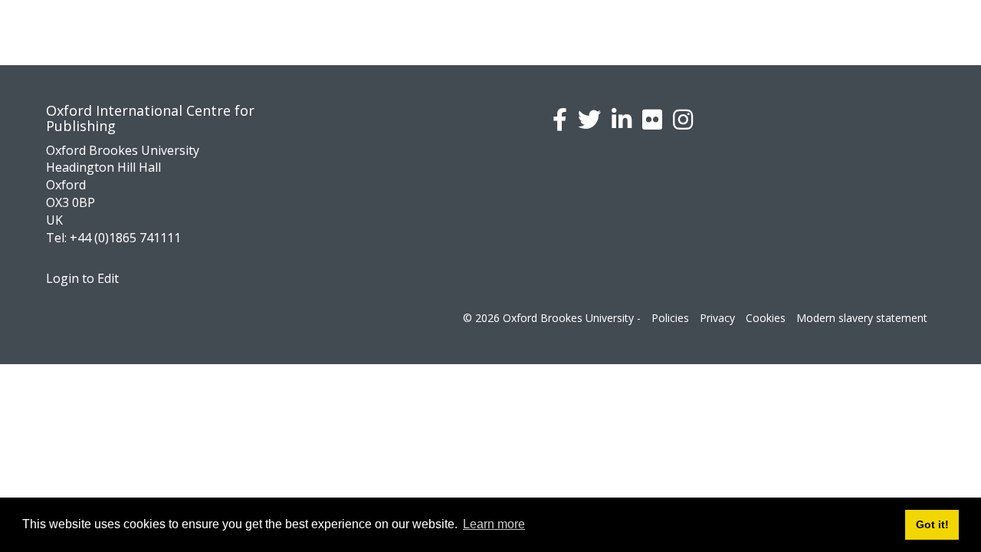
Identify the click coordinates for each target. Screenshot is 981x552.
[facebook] (560, 119)
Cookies (766, 317)
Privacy (717, 317)
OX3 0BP (70, 202)
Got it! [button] (932, 524)
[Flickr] (652, 119)
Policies (670, 317)
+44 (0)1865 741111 (125, 237)
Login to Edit (82, 278)
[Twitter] (589, 119)
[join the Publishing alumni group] (622, 119)
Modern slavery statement (861, 317)
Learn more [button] (494, 524)
